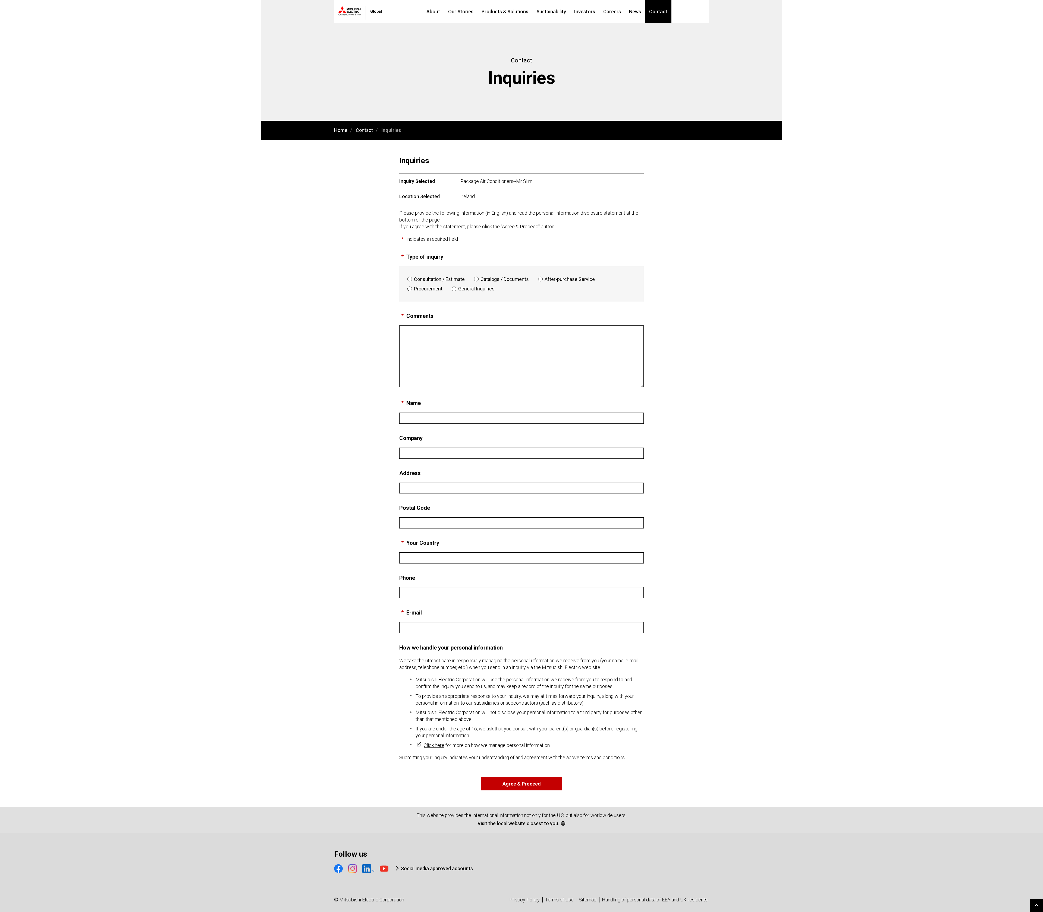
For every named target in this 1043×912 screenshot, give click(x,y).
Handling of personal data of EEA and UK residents (655, 899)
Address (410, 473)
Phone (407, 578)
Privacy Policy (524, 899)
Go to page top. (1036, 905)
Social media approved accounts (437, 868)
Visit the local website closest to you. (518, 823)
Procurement (428, 289)
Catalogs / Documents (504, 279)
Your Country (422, 543)
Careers (612, 11)
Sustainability (551, 11)
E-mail (414, 612)
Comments (419, 316)
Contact (658, 11)
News (635, 11)
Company (411, 438)
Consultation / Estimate (439, 279)
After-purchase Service (570, 279)
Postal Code (414, 508)
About (433, 11)
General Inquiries (476, 289)
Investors (584, 11)
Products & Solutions (505, 11)
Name (413, 403)
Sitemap (587, 899)
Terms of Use (559, 899)
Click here (434, 745)
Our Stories (460, 11)
